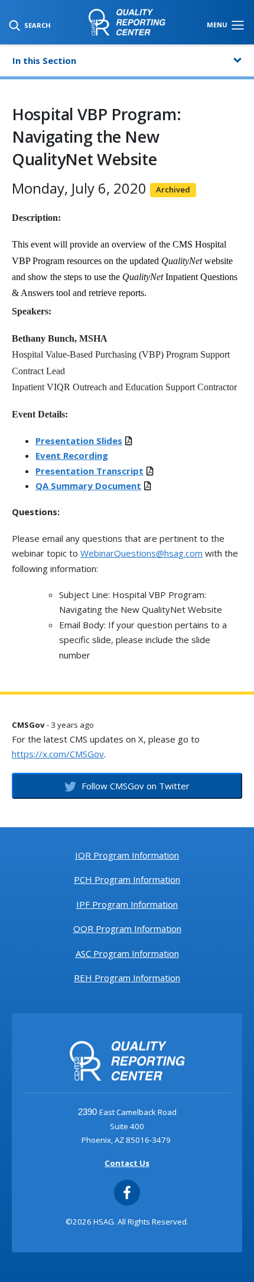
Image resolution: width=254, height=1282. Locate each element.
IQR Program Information (127, 855)
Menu (218, 24)
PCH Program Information (127, 879)
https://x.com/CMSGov (58, 754)
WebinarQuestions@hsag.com (141, 553)
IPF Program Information (127, 904)
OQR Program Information (127, 928)
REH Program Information (127, 978)
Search (36, 25)
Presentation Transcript (89, 471)
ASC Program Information (127, 953)
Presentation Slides (78, 440)
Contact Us (127, 1163)
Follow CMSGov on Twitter (134, 786)
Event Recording (71, 455)
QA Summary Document (88, 485)
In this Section (44, 60)
